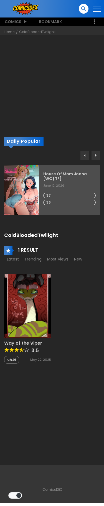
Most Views (58, 259)
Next (96, 155)
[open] (97, 9)
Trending (33, 259)
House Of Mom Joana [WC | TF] (65, 176)
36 (48, 202)
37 (48, 195)
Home (9, 31)
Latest (13, 259)
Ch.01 (11, 359)
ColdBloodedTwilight (37, 31)
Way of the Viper (23, 343)
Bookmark (50, 21)
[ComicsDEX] (26, 8)
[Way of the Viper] (27, 306)
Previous (84, 155)
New (78, 259)
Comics (13, 21)
